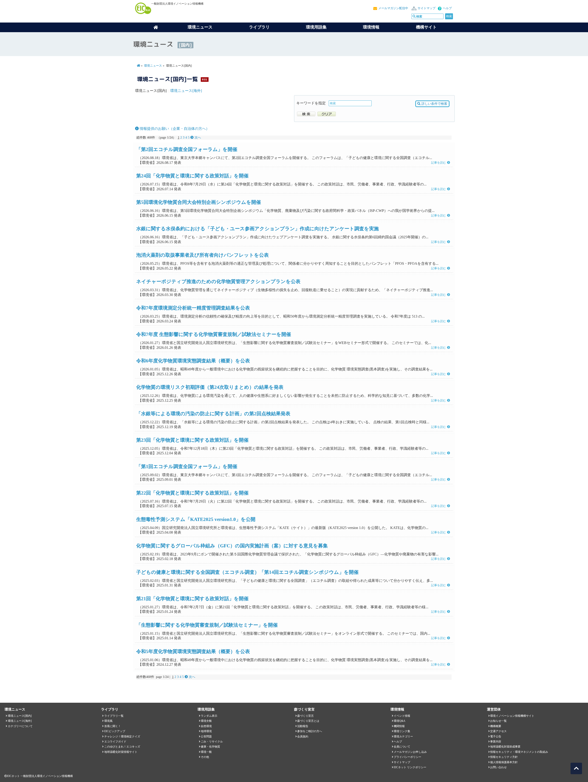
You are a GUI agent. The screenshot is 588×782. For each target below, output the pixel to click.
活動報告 (302, 726)
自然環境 (206, 726)
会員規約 (302, 736)
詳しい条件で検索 (434, 103)
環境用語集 (316, 27)
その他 (205, 757)
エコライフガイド (115, 741)
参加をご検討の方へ (309, 731)
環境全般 (206, 720)
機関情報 (399, 726)
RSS (204, 79)
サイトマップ (426, 8)
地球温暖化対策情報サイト (120, 752)
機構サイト (426, 27)
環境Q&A (399, 720)
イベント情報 (402, 715)
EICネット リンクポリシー (410, 767)
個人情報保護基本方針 (504, 762)
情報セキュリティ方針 (504, 757)
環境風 (108, 720)
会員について (402, 746)
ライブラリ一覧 (114, 715)
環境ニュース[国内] (20, 715)
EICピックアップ (114, 731)
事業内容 (495, 741)
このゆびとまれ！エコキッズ (122, 746)
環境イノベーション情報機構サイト (512, 715)
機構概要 (495, 726)
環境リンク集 (402, 731)
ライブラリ (259, 27)
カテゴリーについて (20, 726)
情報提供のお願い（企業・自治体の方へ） (174, 129)
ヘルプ (447, 8)
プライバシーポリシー (407, 757)
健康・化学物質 (210, 746)
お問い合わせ (498, 767)
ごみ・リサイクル (212, 741)
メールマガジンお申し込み (410, 752)
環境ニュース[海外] (186, 91)
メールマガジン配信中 (393, 8)
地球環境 (206, 731)
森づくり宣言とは (308, 720)
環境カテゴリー (403, 736)
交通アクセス (498, 731)
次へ (197, 137)
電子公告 (495, 736)
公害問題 (206, 736)
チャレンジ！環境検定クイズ (122, 736)
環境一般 (206, 752)
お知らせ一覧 (498, 720)
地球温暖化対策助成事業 (505, 746)
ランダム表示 (209, 715)
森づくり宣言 (305, 715)
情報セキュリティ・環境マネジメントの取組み (519, 752)
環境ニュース (153, 65)
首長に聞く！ (112, 726)
